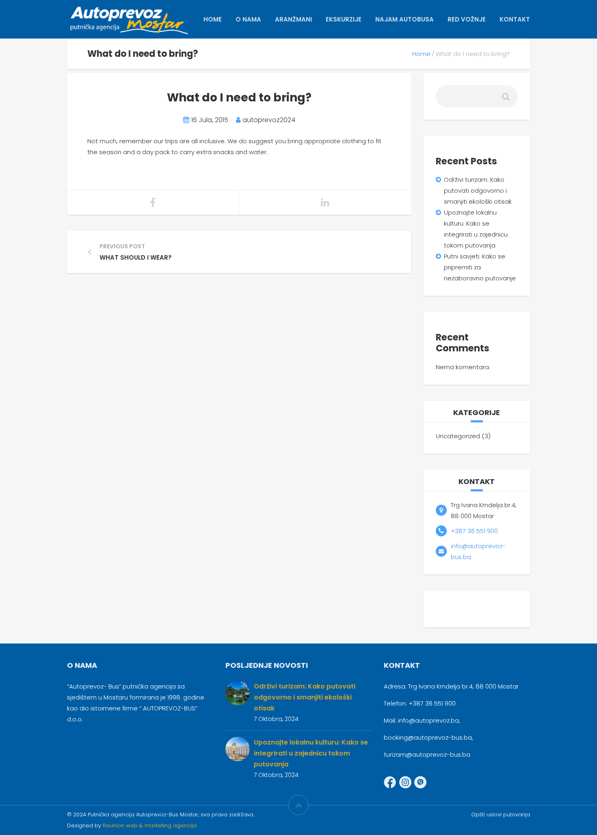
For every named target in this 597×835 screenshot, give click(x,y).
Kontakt (515, 19)
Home (212, 19)
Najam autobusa (404, 19)
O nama (248, 19)
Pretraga (505, 99)
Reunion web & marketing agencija (150, 825)
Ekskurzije (343, 19)
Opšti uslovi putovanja (500, 814)
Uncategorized (458, 436)
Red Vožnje (467, 19)
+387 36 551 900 (474, 531)
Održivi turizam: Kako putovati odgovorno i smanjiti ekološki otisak (478, 190)
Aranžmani (293, 19)
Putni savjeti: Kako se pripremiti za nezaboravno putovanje (480, 267)
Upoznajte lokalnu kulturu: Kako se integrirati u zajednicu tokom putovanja (311, 753)
